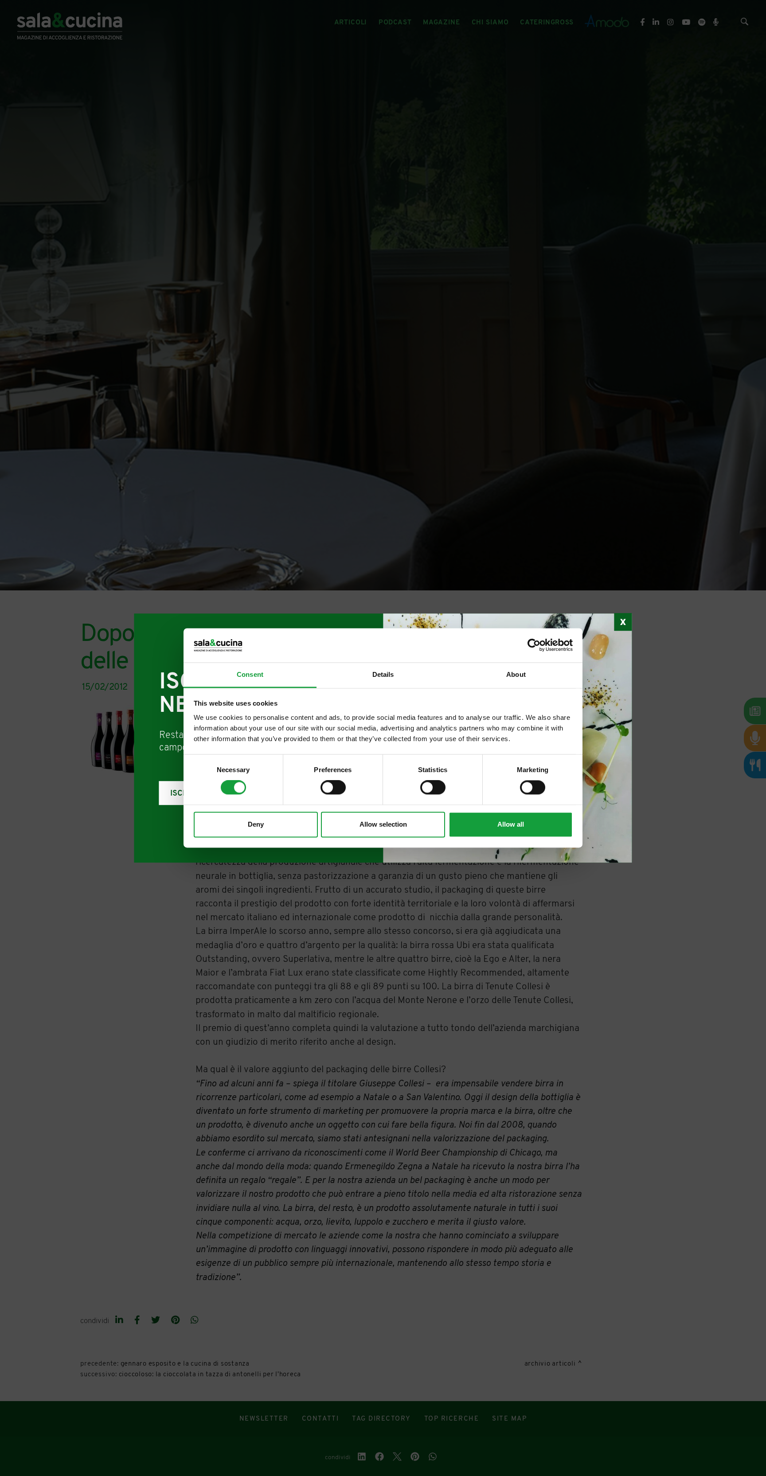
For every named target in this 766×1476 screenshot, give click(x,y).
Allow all (510, 824)
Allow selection (383, 824)
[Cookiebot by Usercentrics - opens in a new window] (534, 645)
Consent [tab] (250, 674)
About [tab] (516, 674)
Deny (256, 824)
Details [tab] (383, 674)
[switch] (333, 788)
